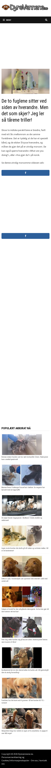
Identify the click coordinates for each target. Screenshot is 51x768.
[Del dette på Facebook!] (25, 173)
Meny (8, 20)
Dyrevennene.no (25, 754)
